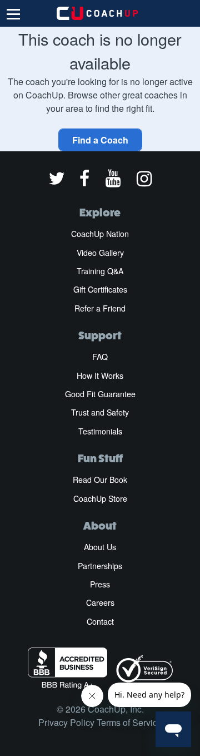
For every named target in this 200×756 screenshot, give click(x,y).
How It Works (100, 375)
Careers (100, 602)
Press (100, 584)
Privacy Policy (66, 722)
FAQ (100, 356)
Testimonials (100, 431)
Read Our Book (100, 479)
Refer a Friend (100, 308)
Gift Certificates (100, 289)
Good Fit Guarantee (100, 393)
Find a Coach (100, 140)
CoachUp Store (100, 498)
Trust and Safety (100, 412)
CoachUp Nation (100, 233)
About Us (100, 546)
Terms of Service (129, 722)
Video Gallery (100, 252)
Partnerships (100, 565)
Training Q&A (100, 270)
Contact (100, 621)
